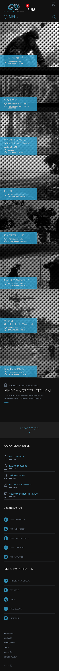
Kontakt (7, 647)
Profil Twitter (16, 557)
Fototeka (14, 590)
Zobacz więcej (29, 428)
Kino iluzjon (16, 608)
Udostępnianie (9, 643)
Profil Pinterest (17, 529)
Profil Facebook (17, 519)
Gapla (12, 599)
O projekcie (9, 633)
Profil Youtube (17, 547)
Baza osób (8, 652)
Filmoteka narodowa (20, 580)
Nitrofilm (14, 618)
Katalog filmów (10, 657)
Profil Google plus (19, 538)
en (53, 4)
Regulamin (8, 638)
